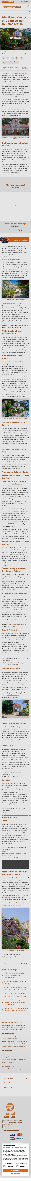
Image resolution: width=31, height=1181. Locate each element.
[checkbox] (4, 1163)
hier (27, 1159)
